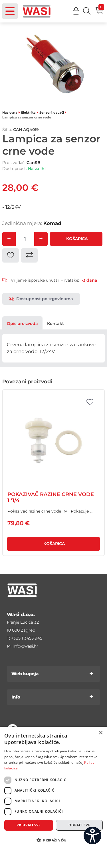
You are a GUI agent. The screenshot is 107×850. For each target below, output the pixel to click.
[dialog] (53, 788)
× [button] (100, 733)
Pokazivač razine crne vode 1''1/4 (50, 497)
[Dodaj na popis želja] (90, 402)
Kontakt (55, 323)
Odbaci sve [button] (79, 825)
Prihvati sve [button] (29, 825)
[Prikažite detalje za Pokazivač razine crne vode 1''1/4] (53, 440)
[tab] (22, 323)
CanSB (34, 162)
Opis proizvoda (22, 323)
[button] (76, 11)
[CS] (92, 835)
